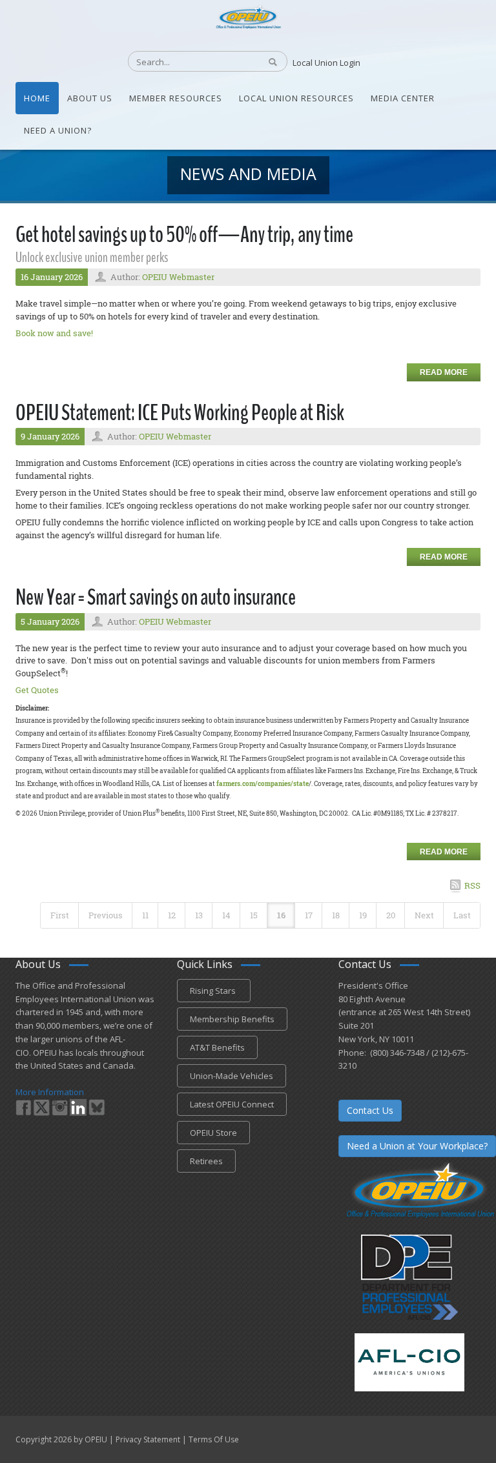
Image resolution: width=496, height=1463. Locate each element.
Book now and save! (54, 333)
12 (172, 915)
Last (462, 915)
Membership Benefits (232, 1019)
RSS (472, 885)
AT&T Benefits (217, 1047)
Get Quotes (37, 690)
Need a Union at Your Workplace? (417, 1146)
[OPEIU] (247, 16)
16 (281, 915)
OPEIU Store (213, 1132)
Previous (105, 915)
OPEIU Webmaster (178, 277)
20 (390, 915)
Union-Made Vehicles (231, 1076)
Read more (444, 372)
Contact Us (370, 1110)
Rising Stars (214, 990)
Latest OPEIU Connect (232, 1104)
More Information (50, 1092)
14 (226, 915)
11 (145, 915)
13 (199, 915)
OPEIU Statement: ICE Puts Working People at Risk (180, 413)
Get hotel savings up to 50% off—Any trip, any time (184, 234)
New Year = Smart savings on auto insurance (156, 597)
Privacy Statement (148, 1439)
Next (424, 915)
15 (254, 915)
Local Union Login (326, 62)
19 (363, 915)
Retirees (206, 1161)
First (59, 915)
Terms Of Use (214, 1439)
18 (336, 915)
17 (309, 915)
